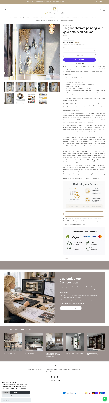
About (29, 369)
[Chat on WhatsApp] (105, 399)
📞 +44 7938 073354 (99, 1)
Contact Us (50, 369)
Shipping (73, 44)
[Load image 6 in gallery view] (9, 98)
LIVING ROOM (29, 353)
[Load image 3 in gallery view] (31, 87)
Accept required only (16, 395)
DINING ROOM (8, 353)
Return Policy (66, 369)
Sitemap (61, 371)
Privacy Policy (49, 371)
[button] (5, 10)
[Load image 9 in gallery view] (43, 98)
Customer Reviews (37, 369)
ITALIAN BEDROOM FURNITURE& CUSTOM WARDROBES (53, 354)
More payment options (79, 63)
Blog (44, 369)
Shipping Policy (58, 369)
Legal (56, 371)
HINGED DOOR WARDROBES (92, 354)
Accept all (16, 392)
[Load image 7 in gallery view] (20, 98)
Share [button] (66, 258)
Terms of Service (75, 369)
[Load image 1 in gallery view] (9, 87)
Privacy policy (5, 400)
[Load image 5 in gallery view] (54, 87)
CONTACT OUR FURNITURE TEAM (84, 214)
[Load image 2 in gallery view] (20, 87)
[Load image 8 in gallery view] (31, 98)
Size (64, 47)
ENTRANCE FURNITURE (74, 353)
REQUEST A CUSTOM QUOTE (70, 308)
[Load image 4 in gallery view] (43, 87)
